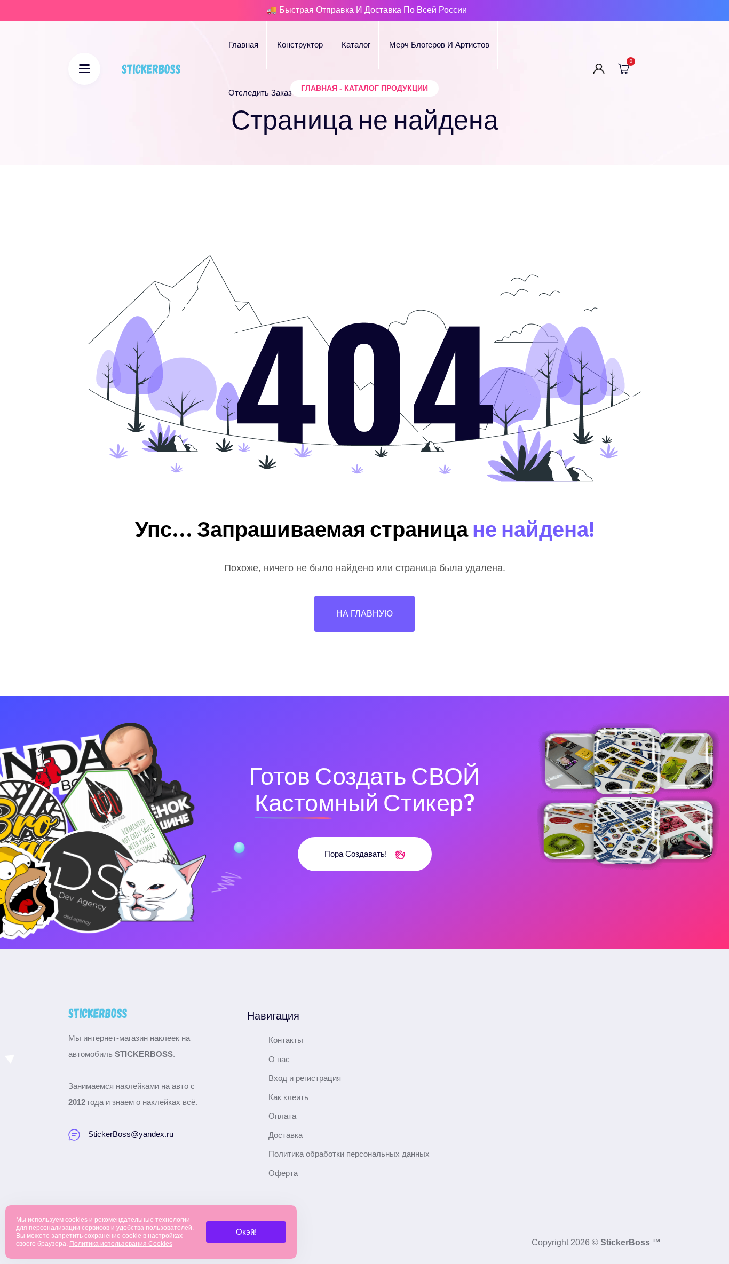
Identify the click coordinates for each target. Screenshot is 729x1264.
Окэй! (246, 1231)
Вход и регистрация (304, 1078)
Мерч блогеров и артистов (439, 44)
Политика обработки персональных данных (349, 1153)
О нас (279, 1059)
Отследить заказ (260, 92)
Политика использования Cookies (120, 1243)
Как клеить (288, 1097)
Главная (243, 44)
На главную (364, 613)
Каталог (356, 44)
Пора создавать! (356, 853)
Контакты (285, 1040)
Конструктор (300, 44)
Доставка (285, 1135)
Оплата (282, 1115)
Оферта (283, 1173)
